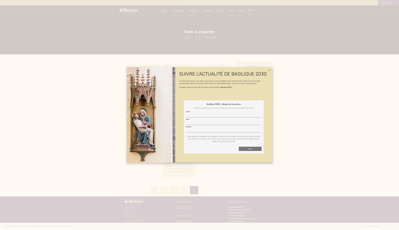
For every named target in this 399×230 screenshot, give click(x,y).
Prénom (188, 127)
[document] (199, 115)
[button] (269, 70)
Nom (187, 119)
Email (188, 112)
